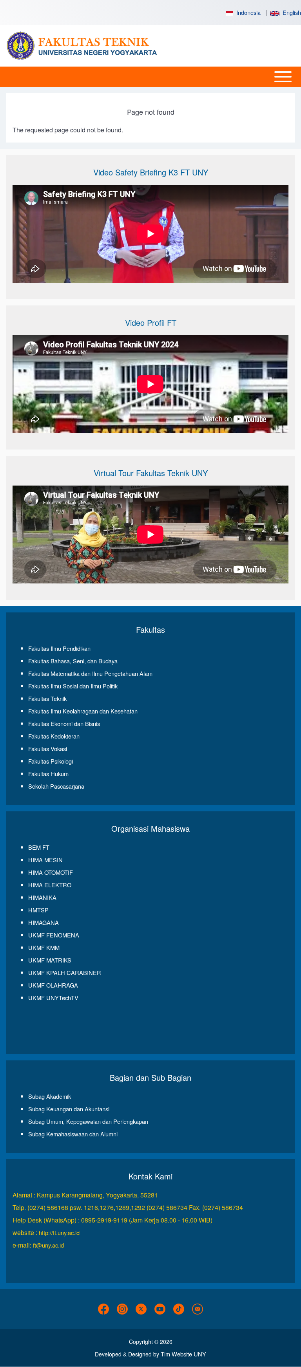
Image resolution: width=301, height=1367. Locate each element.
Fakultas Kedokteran (54, 736)
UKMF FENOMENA (53, 935)
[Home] (84, 45)
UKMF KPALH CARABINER (64, 972)
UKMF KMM (44, 947)
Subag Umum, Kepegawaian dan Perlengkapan (88, 1121)
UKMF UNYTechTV (53, 997)
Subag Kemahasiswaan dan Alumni (73, 1134)
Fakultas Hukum (48, 773)
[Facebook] (103, 1309)
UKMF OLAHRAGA (53, 985)
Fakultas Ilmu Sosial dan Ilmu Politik (73, 686)
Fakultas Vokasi (47, 748)
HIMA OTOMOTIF (50, 872)
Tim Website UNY (183, 1354)
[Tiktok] (179, 1309)
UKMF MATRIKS (49, 960)
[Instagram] (122, 1309)
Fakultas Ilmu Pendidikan (59, 648)
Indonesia (247, 12)
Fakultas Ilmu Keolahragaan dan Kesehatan (83, 711)
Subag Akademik (49, 1096)
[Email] (197, 1309)
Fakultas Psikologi (50, 761)
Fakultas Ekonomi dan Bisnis (64, 723)
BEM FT (38, 847)
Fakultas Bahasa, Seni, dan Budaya (73, 661)
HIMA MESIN (45, 860)
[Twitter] (141, 1309)
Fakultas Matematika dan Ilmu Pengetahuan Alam (90, 673)
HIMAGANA (43, 922)
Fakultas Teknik (47, 698)
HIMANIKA (42, 897)
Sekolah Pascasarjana (56, 786)
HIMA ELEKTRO (49, 885)
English (290, 12)
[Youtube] (160, 1309)
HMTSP (38, 910)
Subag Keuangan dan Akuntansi (68, 1109)
